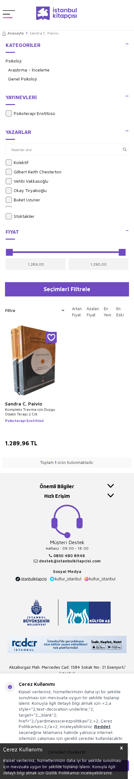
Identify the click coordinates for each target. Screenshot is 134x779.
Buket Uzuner (27, 199)
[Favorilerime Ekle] (51, 337)
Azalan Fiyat (93, 311)
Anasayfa (15, 33)
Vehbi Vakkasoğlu (31, 181)
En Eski (120, 311)
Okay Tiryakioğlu (30, 190)
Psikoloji (14, 60)
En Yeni (107, 311)
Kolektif (21, 162)
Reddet (102, 726)
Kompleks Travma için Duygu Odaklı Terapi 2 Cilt (30, 412)
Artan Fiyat (77, 311)
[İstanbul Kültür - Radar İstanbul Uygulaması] (67, 645)
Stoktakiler (24, 216)
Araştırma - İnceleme (29, 69)
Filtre (10, 310)
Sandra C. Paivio (23, 403)
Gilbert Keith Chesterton (37, 171)
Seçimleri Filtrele (67, 289)
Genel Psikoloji (22, 78)
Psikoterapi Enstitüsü (34, 113)
